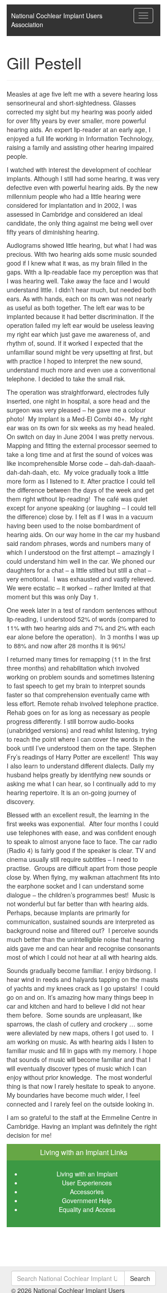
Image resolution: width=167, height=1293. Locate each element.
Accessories (87, 1191)
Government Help (87, 1200)
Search (140, 1278)
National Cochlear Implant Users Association (56, 20)
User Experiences (87, 1182)
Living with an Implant (87, 1173)
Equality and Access (87, 1209)
